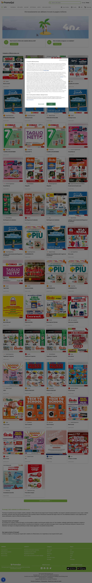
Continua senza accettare (63, 59)
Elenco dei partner (30, 99)
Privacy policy (46, 70)
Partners (61, 76)
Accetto (51, 104)
